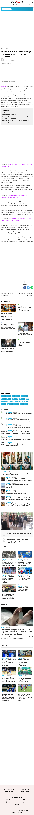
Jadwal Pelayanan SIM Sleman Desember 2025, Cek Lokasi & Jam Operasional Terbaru (24, 579)
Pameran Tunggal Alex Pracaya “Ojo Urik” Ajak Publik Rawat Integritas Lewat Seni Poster (18, 504)
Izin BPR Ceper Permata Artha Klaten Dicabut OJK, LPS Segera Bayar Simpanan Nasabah (25, 343)
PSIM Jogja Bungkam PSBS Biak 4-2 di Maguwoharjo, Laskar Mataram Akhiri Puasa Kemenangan (8, 697)
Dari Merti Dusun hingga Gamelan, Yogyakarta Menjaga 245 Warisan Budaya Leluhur (18, 492)
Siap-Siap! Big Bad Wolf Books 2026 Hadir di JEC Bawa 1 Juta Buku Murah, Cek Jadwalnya (19, 534)
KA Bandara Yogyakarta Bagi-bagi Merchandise (25, 293)
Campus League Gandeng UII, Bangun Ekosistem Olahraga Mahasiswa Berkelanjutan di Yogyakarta (9, 662)
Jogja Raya (9, 538)
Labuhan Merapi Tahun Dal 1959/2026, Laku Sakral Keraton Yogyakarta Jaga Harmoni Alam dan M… (19, 479)
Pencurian (3, 396)
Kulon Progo (16, 404)
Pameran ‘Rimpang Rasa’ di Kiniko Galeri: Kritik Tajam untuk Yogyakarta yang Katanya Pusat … (17, 473)
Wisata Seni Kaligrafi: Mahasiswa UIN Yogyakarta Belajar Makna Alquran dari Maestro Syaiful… (19, 498)
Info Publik (4, 547)
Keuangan (3, 398)
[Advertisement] (17, 29)
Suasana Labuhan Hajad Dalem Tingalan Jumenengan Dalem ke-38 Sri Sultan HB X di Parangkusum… (18, 486)
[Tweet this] (28, 287)
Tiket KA (26, 281)
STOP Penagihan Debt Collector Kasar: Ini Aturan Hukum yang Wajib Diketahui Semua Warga (9, 596)
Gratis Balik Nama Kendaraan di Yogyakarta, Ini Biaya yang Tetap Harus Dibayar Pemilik (9, 563)
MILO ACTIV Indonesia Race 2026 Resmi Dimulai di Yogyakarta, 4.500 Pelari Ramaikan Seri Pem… (24, 679)
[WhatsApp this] (31, 287)
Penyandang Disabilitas (11, 281)
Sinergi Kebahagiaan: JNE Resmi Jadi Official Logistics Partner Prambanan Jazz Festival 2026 (8, 351)
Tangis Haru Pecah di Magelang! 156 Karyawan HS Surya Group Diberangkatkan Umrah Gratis (19, 414)
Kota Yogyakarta (4, 401)
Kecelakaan (3, 404)
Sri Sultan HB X (15, 398)
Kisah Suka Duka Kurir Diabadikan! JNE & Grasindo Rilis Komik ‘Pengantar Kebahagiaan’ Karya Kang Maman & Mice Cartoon (8, 316)
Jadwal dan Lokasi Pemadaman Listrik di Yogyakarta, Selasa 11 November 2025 (24, 590)
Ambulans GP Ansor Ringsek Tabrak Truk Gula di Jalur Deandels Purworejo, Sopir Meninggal (19, 432)
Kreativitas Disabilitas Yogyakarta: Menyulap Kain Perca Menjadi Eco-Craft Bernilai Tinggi (16, 117)
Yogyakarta (10, 404)
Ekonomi (8, 398)
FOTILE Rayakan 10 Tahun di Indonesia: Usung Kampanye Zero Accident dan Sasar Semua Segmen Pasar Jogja (8, 326)
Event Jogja (24, 401)
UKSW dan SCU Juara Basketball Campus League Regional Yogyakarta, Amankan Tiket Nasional (24, 662)
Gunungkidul (18, 401)
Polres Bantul (22, 398)
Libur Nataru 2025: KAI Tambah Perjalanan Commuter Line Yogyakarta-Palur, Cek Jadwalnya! (8, 579)
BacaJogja (3, 86)
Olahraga (4, 645)
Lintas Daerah (5, 409)
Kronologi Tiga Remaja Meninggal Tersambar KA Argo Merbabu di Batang (19, 444)
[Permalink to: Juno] (2, 59)
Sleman (21, 404)
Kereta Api (3, 281)
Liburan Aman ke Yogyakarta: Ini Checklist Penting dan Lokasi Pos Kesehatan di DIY (24, 563)
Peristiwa (4, 605)
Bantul (26, 404)
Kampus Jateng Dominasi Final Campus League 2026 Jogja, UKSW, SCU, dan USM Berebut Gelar (9, 679)
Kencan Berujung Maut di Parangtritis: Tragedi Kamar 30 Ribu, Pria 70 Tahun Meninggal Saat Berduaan (16, 631)
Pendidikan (11, 401)
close (18, 781)
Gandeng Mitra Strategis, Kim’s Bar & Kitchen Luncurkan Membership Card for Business (25, 334)
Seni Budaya (4, 450)
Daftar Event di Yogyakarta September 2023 (7, 293)
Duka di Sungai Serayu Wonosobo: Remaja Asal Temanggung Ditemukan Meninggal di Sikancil (18, 438)
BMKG (27, 398)
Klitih (13, 396)
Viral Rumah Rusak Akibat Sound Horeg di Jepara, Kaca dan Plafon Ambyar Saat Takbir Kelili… (19, 426)
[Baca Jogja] (17, 2)
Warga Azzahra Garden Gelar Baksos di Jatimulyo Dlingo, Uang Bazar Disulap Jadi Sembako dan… (18, 541)
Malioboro (18, 396)
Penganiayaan (24, 396)
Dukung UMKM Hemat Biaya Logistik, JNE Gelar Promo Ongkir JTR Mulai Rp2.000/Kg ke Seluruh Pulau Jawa (25, 308)
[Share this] (24, 287)
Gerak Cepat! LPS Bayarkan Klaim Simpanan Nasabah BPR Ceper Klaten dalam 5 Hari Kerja (18, 420)
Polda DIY (9, 396)
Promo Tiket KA (20, 281)
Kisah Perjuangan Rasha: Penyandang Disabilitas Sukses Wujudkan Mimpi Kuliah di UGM (16, 113)
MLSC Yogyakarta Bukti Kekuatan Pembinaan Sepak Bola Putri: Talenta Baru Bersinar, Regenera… (25, 697)
